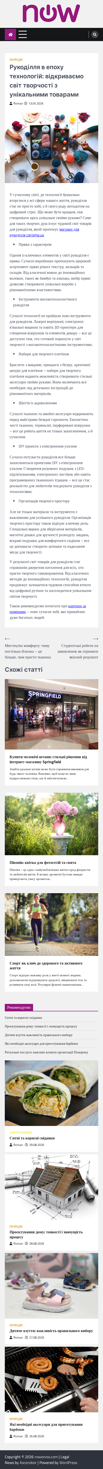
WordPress (68, 1462)
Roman (18, 103)
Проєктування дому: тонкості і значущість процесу (41, 1026)
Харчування (21, 1132)
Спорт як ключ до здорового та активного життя (46, 966)
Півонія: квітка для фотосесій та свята (43, 862)
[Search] (94, 34)
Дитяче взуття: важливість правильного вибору (39, 1034)
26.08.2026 (36, 1436)
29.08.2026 (36, 1145)
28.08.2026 (36, 1243)
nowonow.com (46, 1457)
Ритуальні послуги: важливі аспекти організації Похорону (46, 1052)
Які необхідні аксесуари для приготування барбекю (41, 1043)
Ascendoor (28, 1462)
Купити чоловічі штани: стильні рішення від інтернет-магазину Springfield (48, 759)
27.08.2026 (36, 1337)
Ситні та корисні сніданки (23, 1017)
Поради (16, 59)
